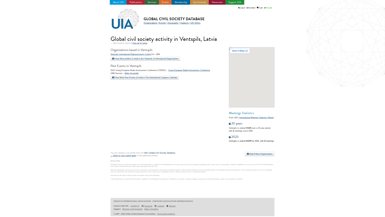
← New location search (121, 43)
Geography (173, 23)
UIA (122, 17)
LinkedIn (160, 206)
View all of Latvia (139, 43)
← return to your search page (123, 155)
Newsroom (217, 2)
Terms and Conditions (166, 214)
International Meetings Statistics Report (256, 117)
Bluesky (172, 206)
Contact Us (134, 206)
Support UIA (234, 2)
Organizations (150, 23)
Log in (242, 8)
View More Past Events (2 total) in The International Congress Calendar (145, 77)
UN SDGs (195, 23)
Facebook (148, 206)
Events (165, 2)
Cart (261, 8)
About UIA (118, 2)
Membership (181, 2)
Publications (136, 2)
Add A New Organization (261, 154)
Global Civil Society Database (174, 19)
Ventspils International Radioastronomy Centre (131, 54)
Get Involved (199, 2)
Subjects (184, 23)
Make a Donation (151, 209)
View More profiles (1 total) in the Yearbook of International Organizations (146, 59)
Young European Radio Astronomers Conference (189, 70)
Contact (251, 8)
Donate (269, 8)
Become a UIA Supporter (132, 209)
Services (152, 2)
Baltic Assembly (132, 73)
